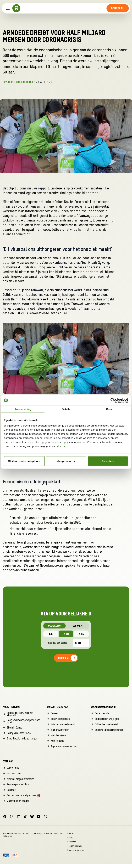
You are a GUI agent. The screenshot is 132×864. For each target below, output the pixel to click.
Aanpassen (64, 460)
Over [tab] (109, 409)
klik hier (62, 446)
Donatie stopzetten (75, 850)
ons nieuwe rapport (35, 188)
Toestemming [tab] (23, 409)
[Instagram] (12, 816)
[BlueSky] (32, 816)
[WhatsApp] (45, 816)
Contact (70, 833)
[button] (118, 8)
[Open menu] (7, 8)
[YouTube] (38, 816)
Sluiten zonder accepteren (24, 460)
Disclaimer (71, 841)
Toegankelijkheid (74, 846)
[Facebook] (5, 816)
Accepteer (108, 460)
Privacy (70, 837)
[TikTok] (25, 816)
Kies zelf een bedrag (57, 643)
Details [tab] (66, 409)
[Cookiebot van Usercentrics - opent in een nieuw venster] (113, 400)
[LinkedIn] (18, 816)
